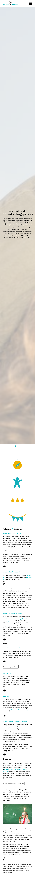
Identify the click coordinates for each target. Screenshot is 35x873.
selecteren (13, 710)
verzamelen (6, 710)
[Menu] (29, 3)
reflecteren (20, 710)
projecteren (28, 710)
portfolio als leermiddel (9, 619)
